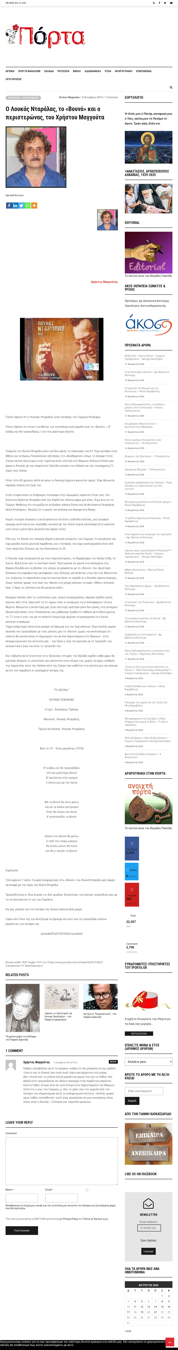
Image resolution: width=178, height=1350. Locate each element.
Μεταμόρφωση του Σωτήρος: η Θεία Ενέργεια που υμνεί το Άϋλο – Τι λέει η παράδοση (146, 721)
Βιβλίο (77, 71)
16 (169, 1306)
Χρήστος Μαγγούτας (104, 282)
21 (155, 1312)
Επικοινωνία (143, 71)
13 (148, 1306)
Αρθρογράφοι (123, 71)
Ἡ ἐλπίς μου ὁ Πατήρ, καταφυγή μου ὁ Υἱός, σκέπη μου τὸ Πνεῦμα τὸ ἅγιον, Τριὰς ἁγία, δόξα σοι (148, 118)
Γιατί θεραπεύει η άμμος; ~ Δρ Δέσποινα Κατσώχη (147, 587)
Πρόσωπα (63, 71)
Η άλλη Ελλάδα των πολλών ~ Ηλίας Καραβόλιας (145, 688)
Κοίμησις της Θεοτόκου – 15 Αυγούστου (147, 456)
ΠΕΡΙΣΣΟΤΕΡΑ (139, 1033)
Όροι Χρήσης (14, 79)
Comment (11, 1133)
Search (132, 1100)
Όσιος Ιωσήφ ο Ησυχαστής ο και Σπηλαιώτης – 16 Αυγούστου (143, 441)
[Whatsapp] (27, 204)
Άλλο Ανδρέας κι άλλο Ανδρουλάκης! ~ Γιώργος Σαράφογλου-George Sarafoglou (148, 739)
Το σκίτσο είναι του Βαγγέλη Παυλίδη (148, 275)
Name (9, 1189)
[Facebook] (9, 204)
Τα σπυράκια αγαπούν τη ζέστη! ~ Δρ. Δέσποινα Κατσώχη (145, 620)
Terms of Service (92, 1219)
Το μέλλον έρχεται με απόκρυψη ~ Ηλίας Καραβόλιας (147, 520)
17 (128, 1312)
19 (141, 1312)
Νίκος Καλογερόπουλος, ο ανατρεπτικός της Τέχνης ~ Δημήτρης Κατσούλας (147, 652)
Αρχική (10, 71)
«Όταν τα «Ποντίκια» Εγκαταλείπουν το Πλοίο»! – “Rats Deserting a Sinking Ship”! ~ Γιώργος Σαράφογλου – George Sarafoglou (148, 670)
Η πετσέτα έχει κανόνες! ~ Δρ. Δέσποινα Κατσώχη (147, 374)
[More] (34, 204)
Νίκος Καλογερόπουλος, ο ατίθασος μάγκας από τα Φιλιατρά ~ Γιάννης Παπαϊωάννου (145, 407)
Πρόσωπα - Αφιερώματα (23, 98)
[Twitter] (21, 204)
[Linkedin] (15, 204)
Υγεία (108, 71)
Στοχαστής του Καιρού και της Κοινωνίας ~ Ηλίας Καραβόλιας (142, 390)
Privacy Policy (70, 1219)
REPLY (113, 1062)
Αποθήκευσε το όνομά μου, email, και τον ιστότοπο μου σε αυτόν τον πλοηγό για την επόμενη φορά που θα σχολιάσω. (60, 1207)
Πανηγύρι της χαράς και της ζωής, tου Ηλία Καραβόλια (146, 704)
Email (48, 1189)
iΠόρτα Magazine (29, 71)
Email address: (148, 1222)
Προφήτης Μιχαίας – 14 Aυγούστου (145, 469)
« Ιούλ (128, 1331)
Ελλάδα (49, 71)
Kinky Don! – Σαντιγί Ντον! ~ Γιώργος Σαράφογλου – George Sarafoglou (145, 357)
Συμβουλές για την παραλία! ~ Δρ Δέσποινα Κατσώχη (143, 636)
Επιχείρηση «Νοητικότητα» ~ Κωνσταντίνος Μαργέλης (141, 425)
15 (162, 1306)
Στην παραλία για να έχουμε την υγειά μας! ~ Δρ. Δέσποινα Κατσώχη (148, 536)
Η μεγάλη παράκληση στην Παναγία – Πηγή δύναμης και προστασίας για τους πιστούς (148, 485)
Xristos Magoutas (69, 97)
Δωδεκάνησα (93, 71)
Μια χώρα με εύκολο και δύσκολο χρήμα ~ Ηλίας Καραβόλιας (148, 503)
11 (135, 1306)
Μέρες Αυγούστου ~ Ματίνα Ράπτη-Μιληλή (145, 571)
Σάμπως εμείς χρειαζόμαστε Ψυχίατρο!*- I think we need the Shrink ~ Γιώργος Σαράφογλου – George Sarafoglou (148, 553)
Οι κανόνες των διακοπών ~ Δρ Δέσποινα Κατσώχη (148, 604)
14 (155, 1306)
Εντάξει (5, 1348)
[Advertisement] (130, 34)
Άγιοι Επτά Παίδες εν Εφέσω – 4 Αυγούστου (143, 756)
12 (141, 1306)
